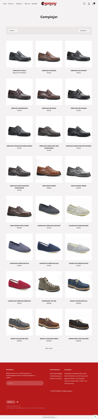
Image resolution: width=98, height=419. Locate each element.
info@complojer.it (67, 391)
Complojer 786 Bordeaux (19, 108)
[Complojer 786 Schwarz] (78, 91)
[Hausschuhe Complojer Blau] (19, 246)
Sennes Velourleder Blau (78, 301)
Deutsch (10, 402)
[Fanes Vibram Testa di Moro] (19, 209)
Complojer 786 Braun (49, 108)
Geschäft (34, 4)
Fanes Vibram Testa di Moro (19, 226)
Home (5, 4)
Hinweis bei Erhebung (49, 417)
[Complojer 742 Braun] (49, 54)
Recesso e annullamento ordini (59, 378)
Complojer (18, 406)
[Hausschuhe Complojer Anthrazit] (49, 209)
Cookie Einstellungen (40, 408)
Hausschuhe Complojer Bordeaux (19, 301)
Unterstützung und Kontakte (58, 376)
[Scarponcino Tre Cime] (49, 284)
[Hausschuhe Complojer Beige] (78, 209)
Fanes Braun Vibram (49, 186)
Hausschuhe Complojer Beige (78, 226)
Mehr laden (49, 348)
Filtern (12, 30)
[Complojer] (49, 4)
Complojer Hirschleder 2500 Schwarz (19, 146)
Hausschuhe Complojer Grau (78, 263)
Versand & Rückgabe (56, 373)
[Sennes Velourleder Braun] (49, 322)
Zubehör (18, 4)
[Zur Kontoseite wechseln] (89, 4)
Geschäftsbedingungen (21, 408)
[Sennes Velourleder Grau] (19, 322)
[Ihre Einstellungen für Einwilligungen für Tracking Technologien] (95, 416)
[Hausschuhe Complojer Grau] (78, 246)
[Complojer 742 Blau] (19, 54)
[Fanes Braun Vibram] (49, 169)
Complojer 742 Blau (19, 70)
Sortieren (83, 30)
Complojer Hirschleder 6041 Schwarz (78, 146)
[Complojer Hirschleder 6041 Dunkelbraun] (19, 169)
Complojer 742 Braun (49, 70)
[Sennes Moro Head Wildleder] (78, 322)
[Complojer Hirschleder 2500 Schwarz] (19, 129)
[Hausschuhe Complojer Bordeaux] (19, 284)
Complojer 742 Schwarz (79, 70)
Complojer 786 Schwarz (79, 108)
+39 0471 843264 (56, 391)
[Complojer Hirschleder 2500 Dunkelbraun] (49, 129)
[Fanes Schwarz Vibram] (78, 169)
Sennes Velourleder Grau (19, 339)
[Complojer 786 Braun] (49, 91)
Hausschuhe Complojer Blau (19, 263)
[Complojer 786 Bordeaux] (19, 91)
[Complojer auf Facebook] (17, 402)
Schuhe (10, 4)
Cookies (33, 408)
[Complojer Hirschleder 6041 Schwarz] (78, 129)
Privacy (28, 408)
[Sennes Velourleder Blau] (78, 284)
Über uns (27, 4)
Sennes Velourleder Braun (49, 339)
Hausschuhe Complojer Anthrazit (49, 226)
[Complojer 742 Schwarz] (78, 54)
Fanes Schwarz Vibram (78, 186)
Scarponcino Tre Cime (49, 301)
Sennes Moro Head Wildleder (79, 339)
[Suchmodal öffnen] (84, 4)
